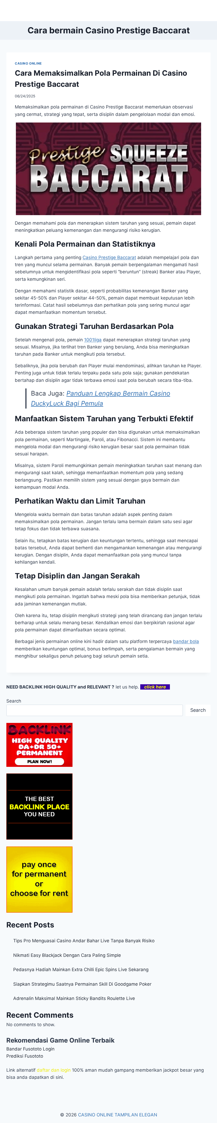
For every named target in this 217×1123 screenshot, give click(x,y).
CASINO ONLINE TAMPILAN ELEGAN (117, 1114)
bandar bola (186, 641)
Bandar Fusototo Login (30, 1049)
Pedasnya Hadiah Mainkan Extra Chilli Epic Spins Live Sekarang (80, 969)
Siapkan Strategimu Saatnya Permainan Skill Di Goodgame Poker (82, 984)
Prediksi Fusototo (24, 1056)
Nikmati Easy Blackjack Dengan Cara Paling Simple (67, 955)
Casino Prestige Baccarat (109, 257)
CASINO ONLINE (28, 63)
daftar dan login (54, 1070)
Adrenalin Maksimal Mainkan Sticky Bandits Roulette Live (74, 998)
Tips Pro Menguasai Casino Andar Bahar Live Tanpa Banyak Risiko (84, 940)
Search (13, 701)
